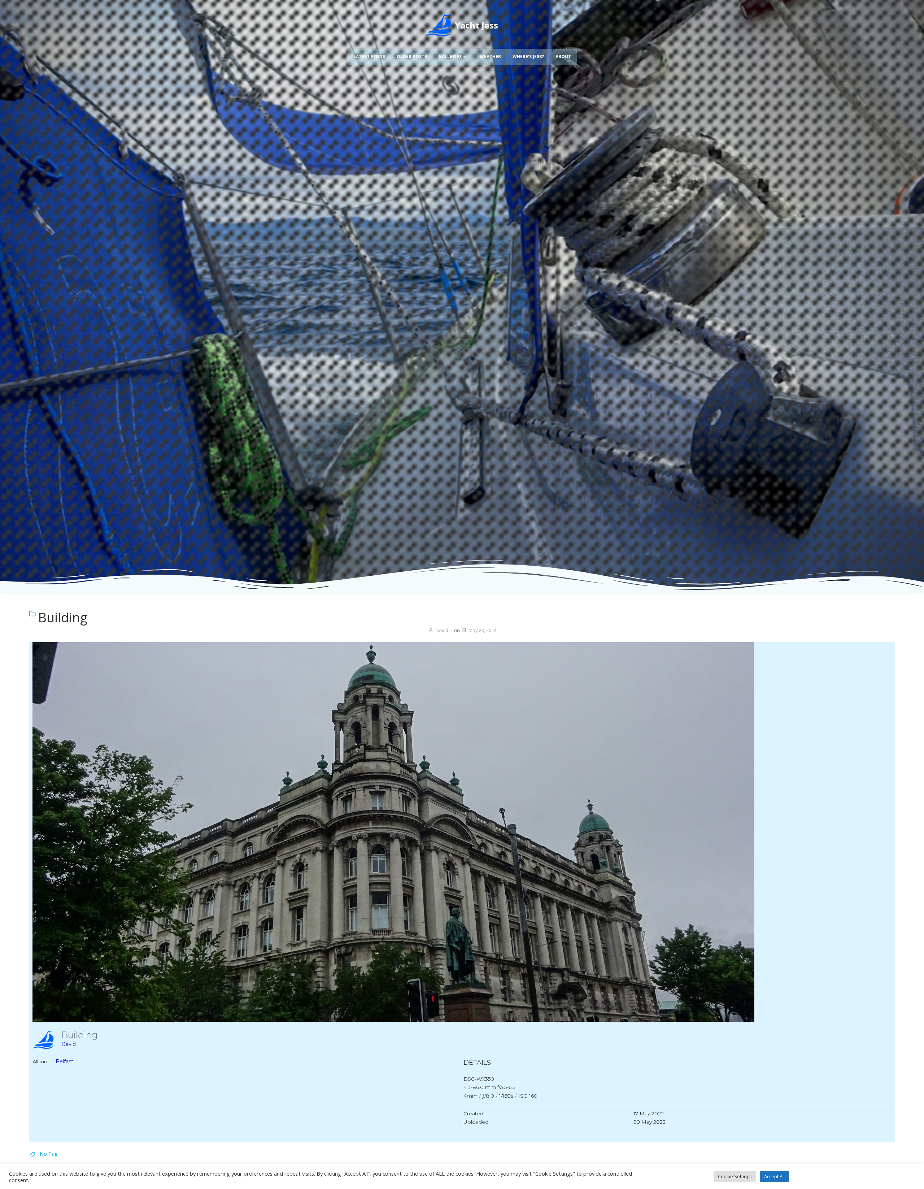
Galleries (450, 56)
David (442, 630)
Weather (490, 56)
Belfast (64, 1061)
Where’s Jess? (528, 56)
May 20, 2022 (482, 630)
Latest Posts (369, 56)
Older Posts (412, 56)
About (563, 56)
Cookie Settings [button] (735, 1176)
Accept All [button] (774, 1176)
